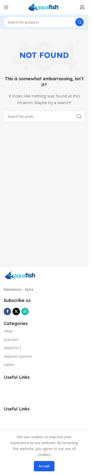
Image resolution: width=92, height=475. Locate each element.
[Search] (79, 22)
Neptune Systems (18, 356)
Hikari (8, 331)
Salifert (9, 364)
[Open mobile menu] (6, 7)
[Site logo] (44, 6)
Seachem (11, 339)
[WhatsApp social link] (25, 311)
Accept (44, 466)
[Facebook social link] (7, 311)
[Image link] (21, 275)
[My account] (82, 7)
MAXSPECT (13, 348)
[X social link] (16, 311)
